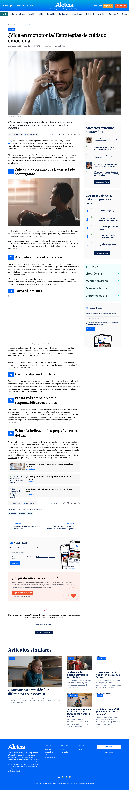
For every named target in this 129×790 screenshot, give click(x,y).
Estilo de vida (90, 14)
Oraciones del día (96, 295)
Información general (23, 25)
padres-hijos (102, 658)
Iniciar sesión (98, 6)
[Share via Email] (75, 134)
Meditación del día (97, 281)
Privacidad (91, 783)
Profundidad (51, 14)
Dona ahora (119, 6)
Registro (107, 6)
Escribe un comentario (44, 632)
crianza (12, 658)
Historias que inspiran (18, 14)
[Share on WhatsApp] (79, 134)
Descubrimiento (77, 14)
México (124, 14)
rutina (30, 514)
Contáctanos (83, 783)
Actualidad (101, 14)
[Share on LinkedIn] (68, 134)
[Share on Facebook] (64, 134)
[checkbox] (10, 557)
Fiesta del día (94, 273)
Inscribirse (15, 563)
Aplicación (64, 752)
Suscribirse (109, 747)
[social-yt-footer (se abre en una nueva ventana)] (59, 777)
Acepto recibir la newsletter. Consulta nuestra (33, 557)
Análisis (31, 14)
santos (71, 658)
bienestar (12, 514)
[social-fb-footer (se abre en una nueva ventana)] (62, 777)
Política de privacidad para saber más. (103, 323)
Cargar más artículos (102, 182)
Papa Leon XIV (113, 14)
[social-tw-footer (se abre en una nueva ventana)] (66, 777)
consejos (22, 514)
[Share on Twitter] (71, 134)
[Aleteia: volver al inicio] (64, 5)
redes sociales (73, 695)
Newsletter (64, 749)
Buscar (31, 6)
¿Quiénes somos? (63, 783)
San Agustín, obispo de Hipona (71, 9)
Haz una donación (50, 783)
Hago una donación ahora (21, 593)
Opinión (40, 14)
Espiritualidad (63, 14)
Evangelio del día (96, 288)
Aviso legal (74, 783)
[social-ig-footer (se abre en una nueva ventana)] (70, 777)
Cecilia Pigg (47, 46)
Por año (80, 749)
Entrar (50, 625)
